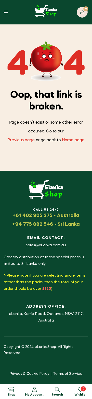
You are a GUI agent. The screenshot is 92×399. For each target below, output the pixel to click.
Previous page (21, 140)
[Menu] (9, 12)
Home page (73, 140)
